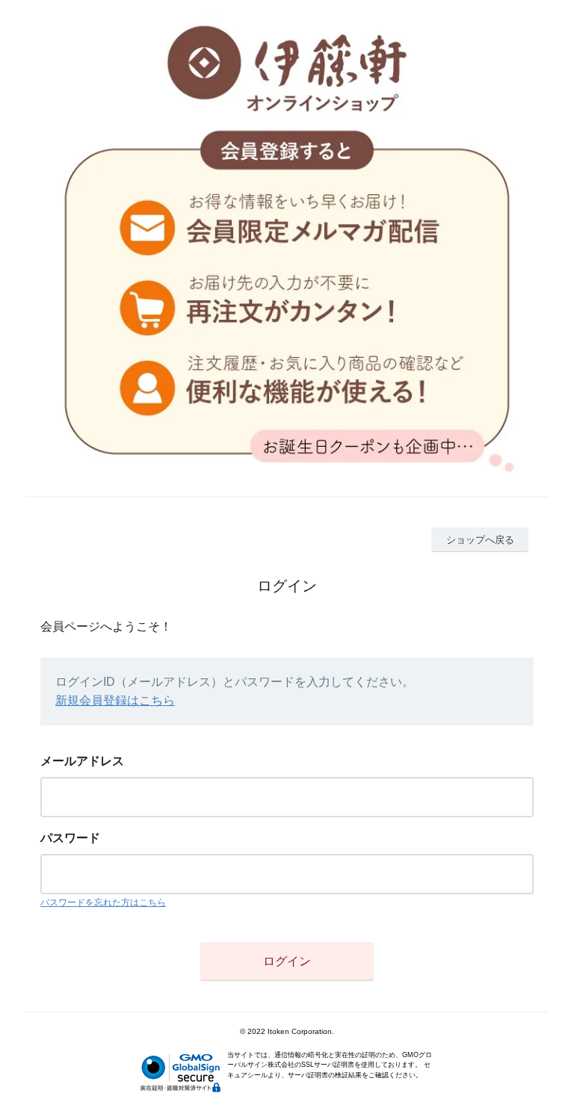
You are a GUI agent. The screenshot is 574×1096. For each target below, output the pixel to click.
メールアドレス (82, 761)
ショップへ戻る (480, 539)
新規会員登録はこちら (115, 700)
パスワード (70, 838)
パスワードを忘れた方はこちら (103, 902)
